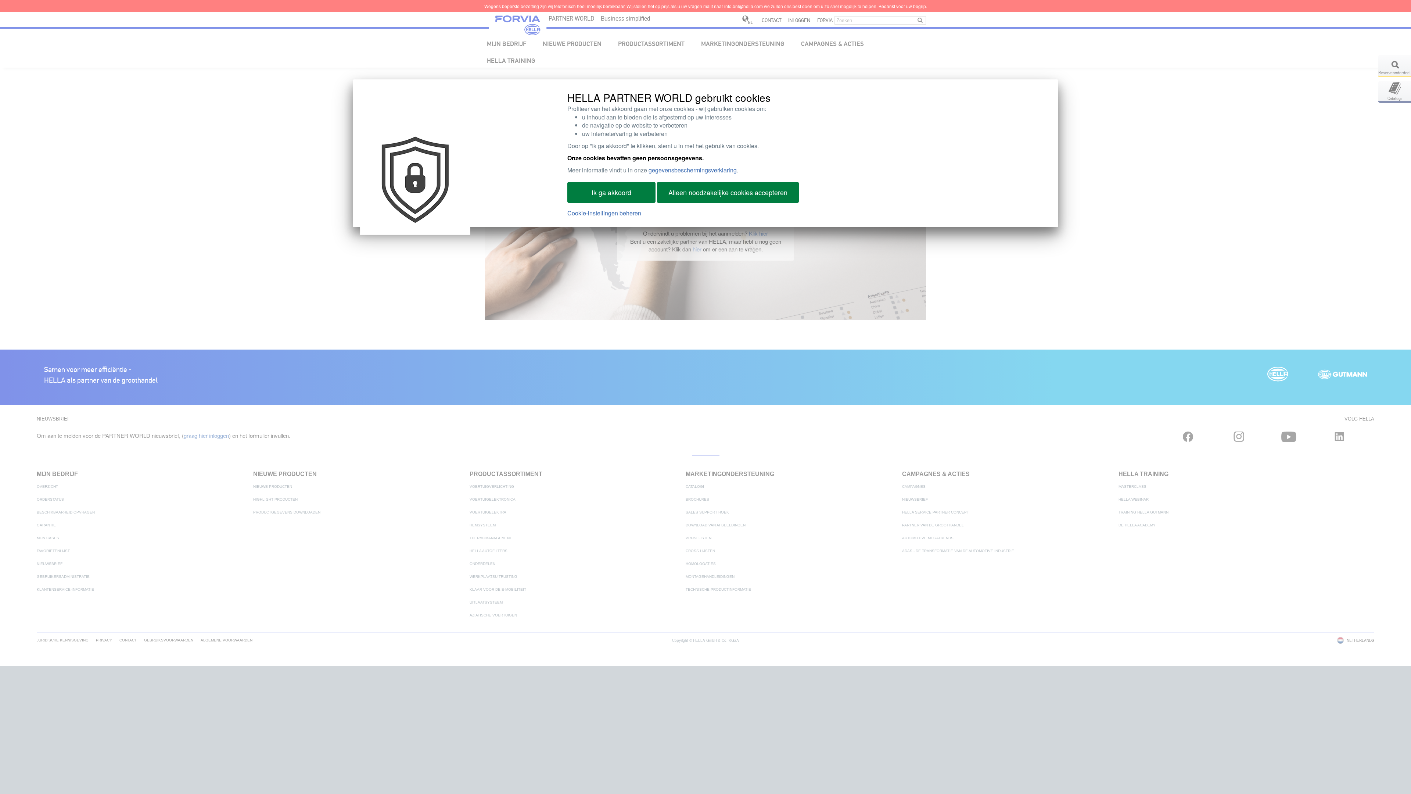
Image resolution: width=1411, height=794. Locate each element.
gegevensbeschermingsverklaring (693, 170)
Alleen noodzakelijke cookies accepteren (727, 192)
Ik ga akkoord (611, 192)
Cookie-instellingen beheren (604, 213)
